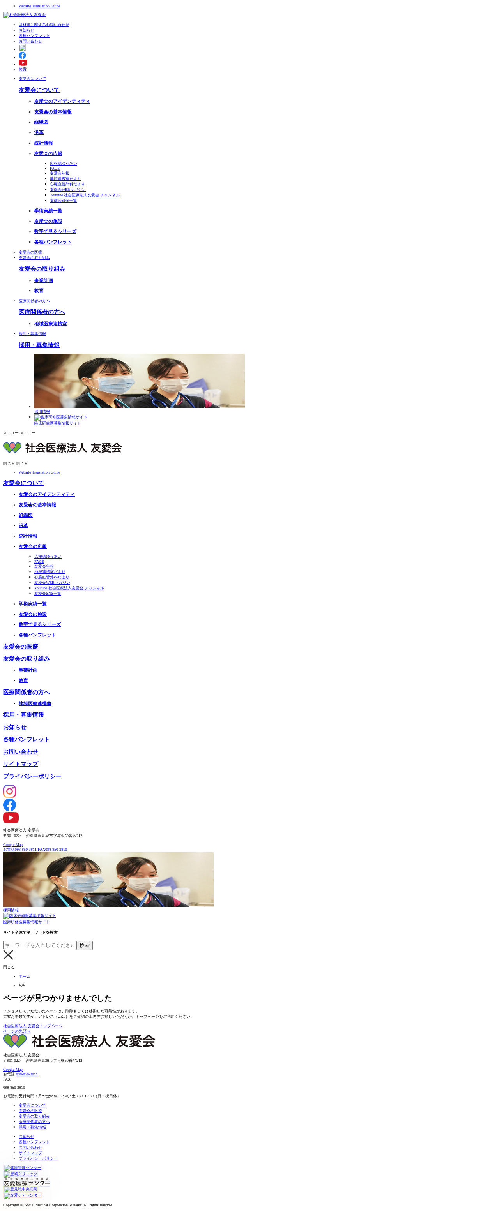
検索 (23, 69)
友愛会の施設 (48, 221)
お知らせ (15, 727)
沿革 (39, 132)
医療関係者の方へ (34, 301)
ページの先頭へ (16, 1031)
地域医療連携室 (50, 323)
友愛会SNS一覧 (63, 200)
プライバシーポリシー (32, 776)
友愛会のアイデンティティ (62, 101)
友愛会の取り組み (34, 258)
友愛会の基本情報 (53, 112)
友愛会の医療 (30, 252)
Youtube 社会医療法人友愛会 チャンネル (85, 195)
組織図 (41, 122)
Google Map (13, 845)
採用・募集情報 (32, 333)
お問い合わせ (20, 752)
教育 (39, 290)
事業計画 (43, 280)
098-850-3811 (20, 849)
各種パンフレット (53, 242)
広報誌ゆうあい (63, 163)
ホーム (24, 976)
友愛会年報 (59, 173)
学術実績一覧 (48, 210)
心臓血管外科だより (67, 184)
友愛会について (32, 78)
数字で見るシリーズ (55, 231)
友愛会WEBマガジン (68, 189)
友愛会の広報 (48, 153)
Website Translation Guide (39, 6)
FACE (55, 168)
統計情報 (43, 143)
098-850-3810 (52, 849)
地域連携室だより (65, 178)
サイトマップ (20, 764)
